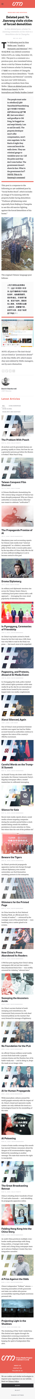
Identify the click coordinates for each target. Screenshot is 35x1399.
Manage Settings (17, 1395)
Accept (17, 1385)
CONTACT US (17, 1368)
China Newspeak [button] (15, 406)
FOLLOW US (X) (17, 1371)
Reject (17, 1390)
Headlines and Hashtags (17, 12)
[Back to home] (17, 4)
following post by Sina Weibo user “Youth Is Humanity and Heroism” (18, 45)
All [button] (3, 406)
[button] (2, 4)
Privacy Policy (13, 1381)
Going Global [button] (7, 408)
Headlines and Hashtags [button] (11, 411)
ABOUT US (17, 1365)
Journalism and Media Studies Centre (16, 92)
